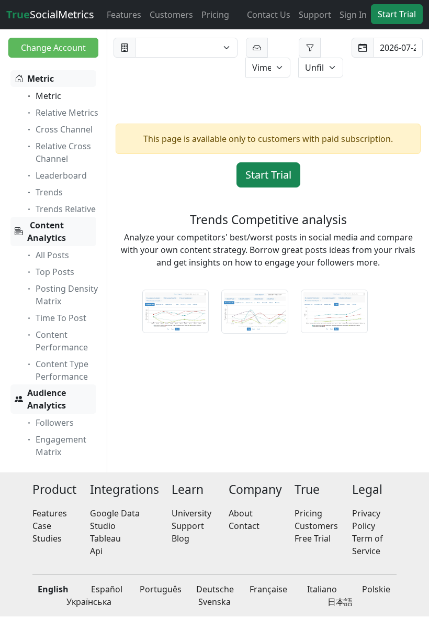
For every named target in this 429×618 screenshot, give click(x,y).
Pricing (215, 14)
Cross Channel (64, 129)
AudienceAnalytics (46, 399)
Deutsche (215, 589)
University (191, 513)
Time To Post (61, 318)
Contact (244, 526)
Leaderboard (61, 175)
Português (161, 589)
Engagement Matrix (61, 446)
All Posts (52, 255)
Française (268, 589)
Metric (40, 78)
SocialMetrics (50, 14)
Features (124, 14)
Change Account (53, 47)
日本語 (340, 602)
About (241, 513)
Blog (180, 538)
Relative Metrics (67, 112)
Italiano (322, 589)
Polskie (376, 589)
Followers (55, 422)
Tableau (105, 538)
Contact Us (268, 14)
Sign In (353, 14)
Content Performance (62, 341)
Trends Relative (66, 209)
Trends (49, 192)
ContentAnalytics (46, 231)
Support (315, 14)
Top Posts (55, 272)
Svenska (214, 602)
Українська (88, 602)
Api (96, 551)
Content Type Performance (62, 370)
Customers (171, 14)
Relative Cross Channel (63, 152)
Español (106, 589)
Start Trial (397, 14)
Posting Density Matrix (67, 295)
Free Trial (313, 538)
